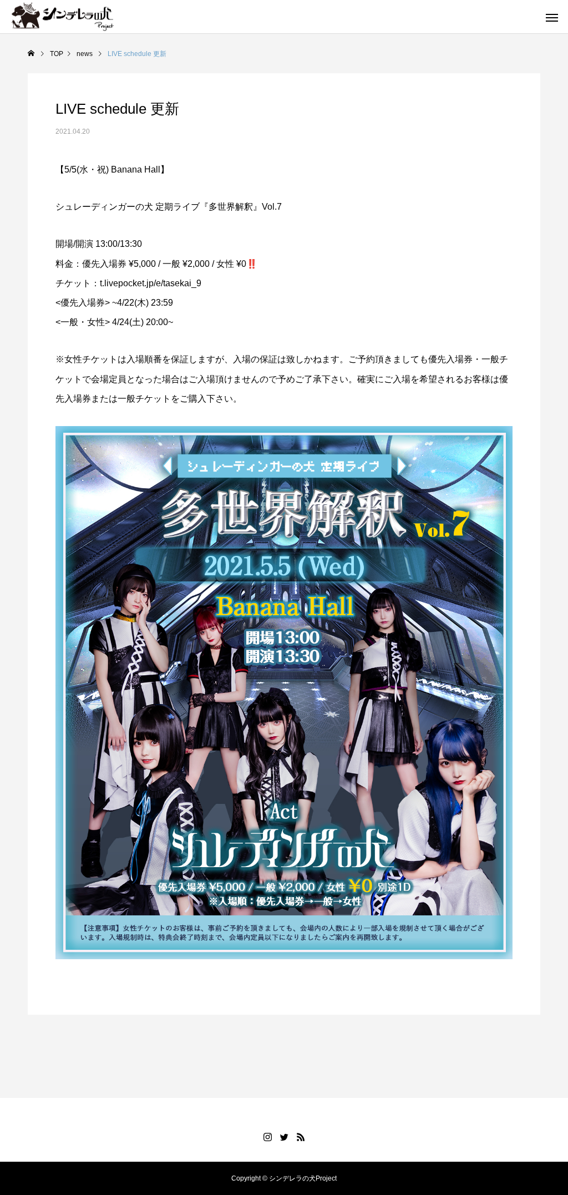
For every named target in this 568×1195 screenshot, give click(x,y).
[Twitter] (284, 1136)
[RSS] (300, 1136)
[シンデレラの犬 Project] (62, 31)
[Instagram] (267, 1136)
